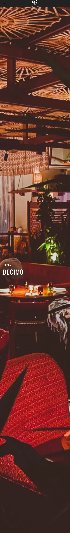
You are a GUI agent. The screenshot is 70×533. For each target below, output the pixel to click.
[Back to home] (35, 3)
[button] (4, 3)
